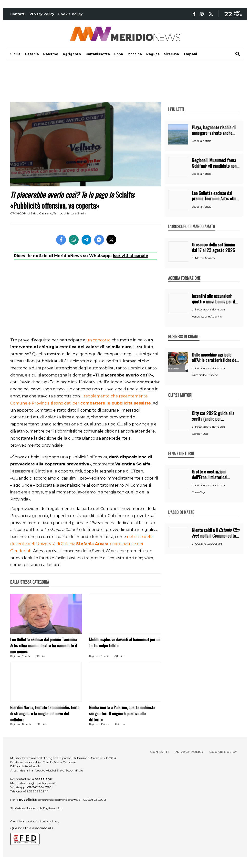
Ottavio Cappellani (208, 543)
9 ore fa (105, 656)
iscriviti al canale (130, 255)
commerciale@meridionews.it (59, 799)
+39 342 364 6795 (39, 787)
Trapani (190, 54)
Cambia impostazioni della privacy (34, 821)
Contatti (18, 14)
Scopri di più (74, 770)
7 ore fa (26, 656)
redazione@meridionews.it (36, 783)
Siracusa (171, 54)
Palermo (50, 54)
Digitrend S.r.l (52, 808)
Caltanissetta (97, 54)
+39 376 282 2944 (35, 791)
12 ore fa (26, 724)
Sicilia (15, 54)
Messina (134, 54)
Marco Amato (205, 258)
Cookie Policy (70, 14)
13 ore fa (105, 724)
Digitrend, (16, 656)
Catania (32, 54)
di (193, 258)
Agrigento (72, 54)
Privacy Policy (42, 14)
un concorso (98, 340)
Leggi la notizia (201, 141)
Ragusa (153, 54)
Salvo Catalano (41, 213)
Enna (118, 54)
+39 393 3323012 (94, 799)
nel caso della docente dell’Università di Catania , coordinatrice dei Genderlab (82, 543)
